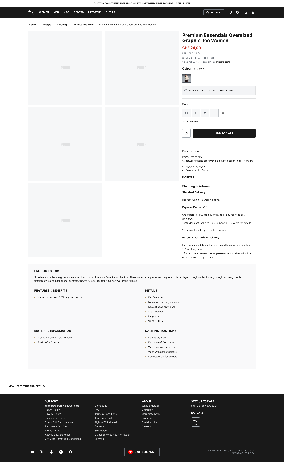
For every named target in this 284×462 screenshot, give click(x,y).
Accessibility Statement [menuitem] (58, 434)
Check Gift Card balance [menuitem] (59, 422)
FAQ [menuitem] (97, 409)
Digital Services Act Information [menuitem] (112, 434)
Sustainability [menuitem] (149, 422)
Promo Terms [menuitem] (52, 430)
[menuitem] (44, 12)
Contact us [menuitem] (101, 405)
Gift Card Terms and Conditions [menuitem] (63, 438)
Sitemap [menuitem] (99, 438)
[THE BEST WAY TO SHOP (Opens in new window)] (195, 422)
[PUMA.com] (30, 12)
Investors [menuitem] (147, 418)
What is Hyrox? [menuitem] (150, 405)
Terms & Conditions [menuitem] (106, 413)
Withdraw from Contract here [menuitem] (62, 405)
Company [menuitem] (147, 409)
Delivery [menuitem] (99, 426)
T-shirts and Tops (83, 24)
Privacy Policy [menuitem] (53, 413)
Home (32, 24)
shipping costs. (223, 62)
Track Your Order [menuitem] (104, 418)
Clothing (62, 24)
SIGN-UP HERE (183, 3)
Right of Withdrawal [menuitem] (106, 422)
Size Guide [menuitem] (101, 430)
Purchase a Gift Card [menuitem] (56, 426)
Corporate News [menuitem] (151, 413)
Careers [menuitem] (146, 426)
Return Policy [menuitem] (52, 409)
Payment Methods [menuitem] (55, 418)
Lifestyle (46, 24)
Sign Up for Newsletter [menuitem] (204, 405)
